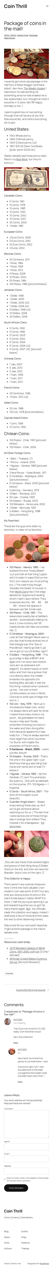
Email (7, 1153)
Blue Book (21, 159)
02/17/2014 (17, 1019)
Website (7, 1166)
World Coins (21, 591)
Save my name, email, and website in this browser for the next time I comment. (28, 1179)
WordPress (44, 1263)
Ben (28, 908)
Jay (19, 1052)
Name (7, 1141)
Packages (33, 35)
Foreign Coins (22, 35)
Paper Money (9, 38)
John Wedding (19, 1023)
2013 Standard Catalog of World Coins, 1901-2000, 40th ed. (27, 949)
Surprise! (9, 973)
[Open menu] (47, 6)
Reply (15, 1042)
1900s (6, 35)
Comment (9, 1108)
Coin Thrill (15, 6)
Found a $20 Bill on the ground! (30, 990)
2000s (13, 35)
